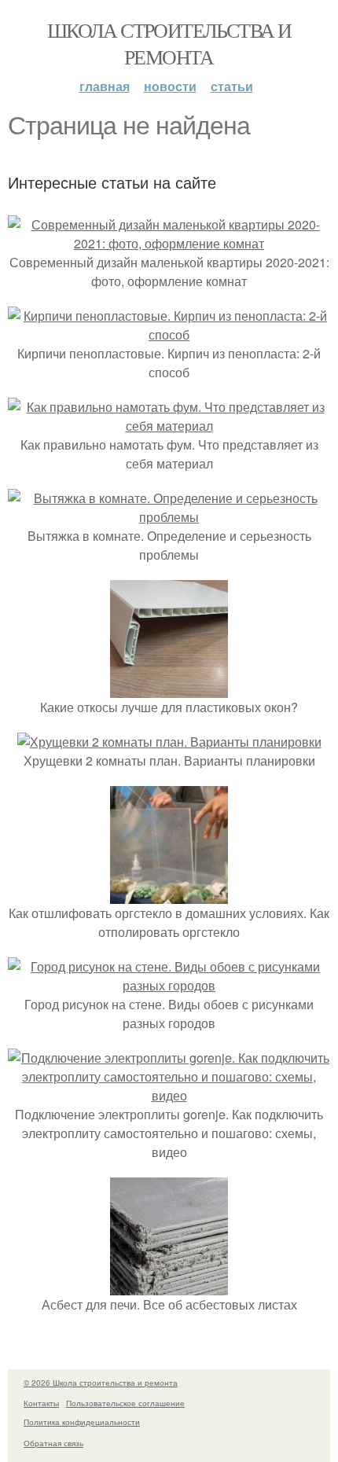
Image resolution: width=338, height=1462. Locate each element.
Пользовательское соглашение (125, 1403)
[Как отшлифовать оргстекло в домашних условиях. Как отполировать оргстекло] (169, 894)
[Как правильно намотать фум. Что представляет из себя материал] (169, 426)
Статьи (232, 86)
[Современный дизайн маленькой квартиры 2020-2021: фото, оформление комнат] (169, 243)
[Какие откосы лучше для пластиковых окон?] (169, 688)
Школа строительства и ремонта (169, 43)
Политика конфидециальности (82, 1421)
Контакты (41, 1403)
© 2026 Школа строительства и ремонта (101, 1382)
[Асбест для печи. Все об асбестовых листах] (169, 1285)
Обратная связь (53, 1443)
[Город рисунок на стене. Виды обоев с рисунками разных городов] (169, 985)
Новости (170, 86)
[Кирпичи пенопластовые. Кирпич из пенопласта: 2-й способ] (169, 334)
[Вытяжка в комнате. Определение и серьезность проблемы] (169, 517)
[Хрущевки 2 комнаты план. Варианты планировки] (169, 742)
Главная (104, 86)
